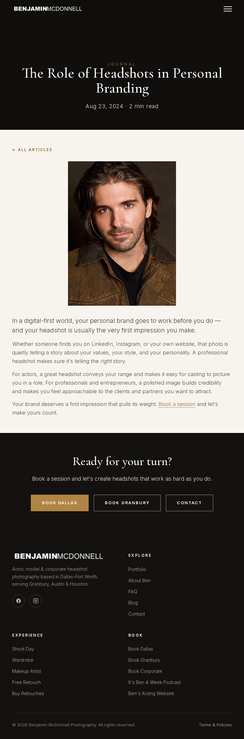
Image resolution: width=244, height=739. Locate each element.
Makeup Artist (26, 671)
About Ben (139, 580)
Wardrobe (22, 660)
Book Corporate (145, 671)
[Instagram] (35, 601)
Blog (133, 602)
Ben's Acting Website (151, 693)
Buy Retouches (28, 693)
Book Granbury (127, 502)
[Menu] (228, 8)
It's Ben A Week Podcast (154, 682)
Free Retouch (26, 682)
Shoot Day (23, 649)
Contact (189, 502)
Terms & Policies (215, 724)
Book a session (177, 404)
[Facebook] (18, 601)
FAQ (132, 591)
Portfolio (137, 569)
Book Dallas (60, 502)
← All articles (32, 150)
